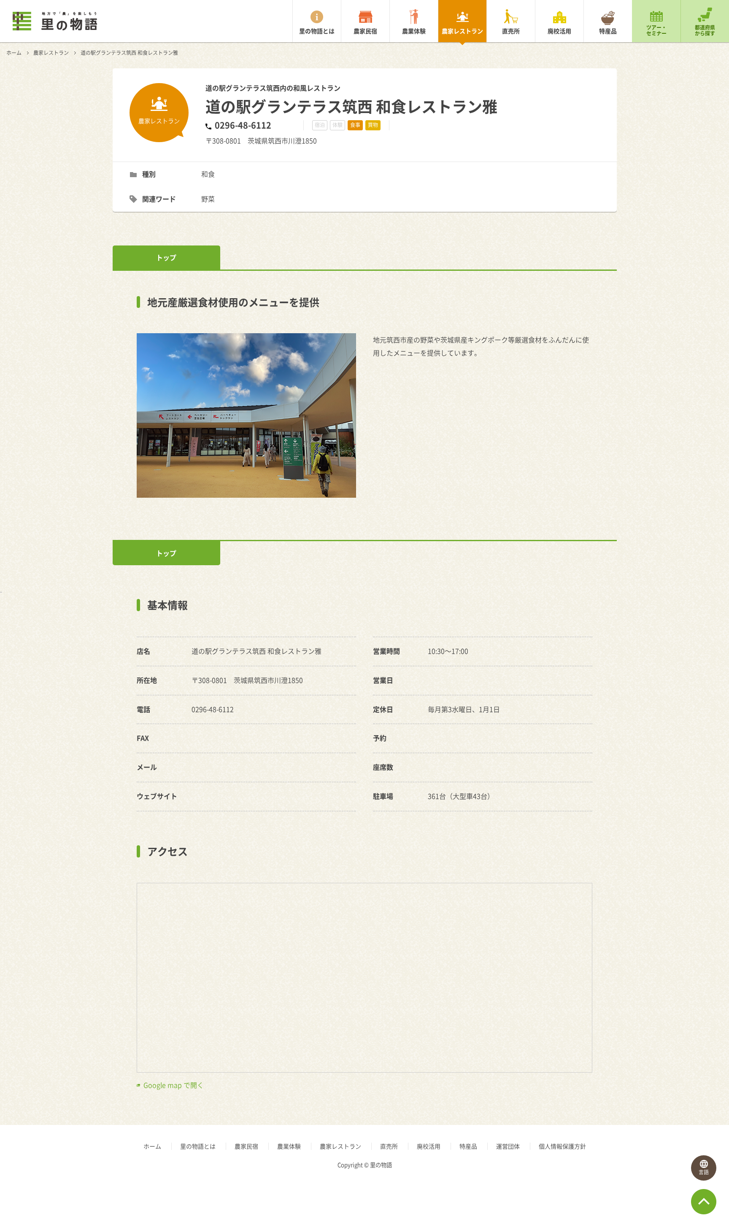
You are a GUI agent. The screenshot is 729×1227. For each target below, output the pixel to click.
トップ (166, 257)
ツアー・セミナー (656, 30)
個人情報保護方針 (562, 1146)
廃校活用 (559, 31)
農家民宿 (365, 31)
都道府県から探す (705, 30)
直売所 (511, 31)
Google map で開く (173, 1085)
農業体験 (414, 31)
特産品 (608, 31)
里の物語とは (317, 31)
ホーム (14, 53)
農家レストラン (462, 31)
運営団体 (508, 1146)
